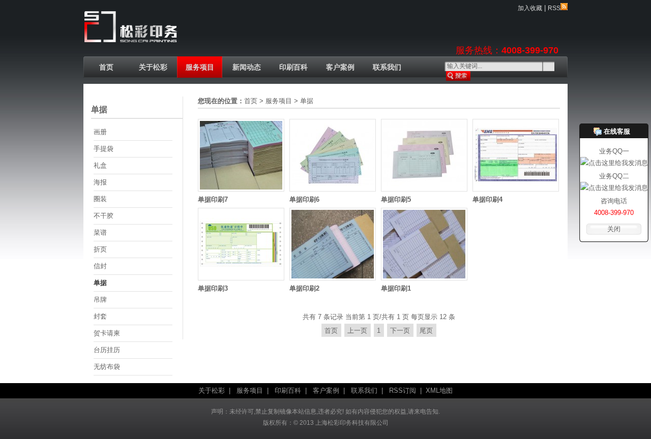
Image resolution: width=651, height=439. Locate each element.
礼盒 (100, 165)
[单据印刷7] (241, 189)
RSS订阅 (402, 390)
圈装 (100, 199)
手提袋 (103, 148)
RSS (554, 8)
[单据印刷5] (424, 189)
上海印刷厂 (130, 27)
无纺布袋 (107, 366)
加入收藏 (530, 8)
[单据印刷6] (332, 189)
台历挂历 (107, 350)
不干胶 (103, 216)
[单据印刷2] (332, 278)
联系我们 (387, 67)
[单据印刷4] (515, 189)
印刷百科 (293, 67)
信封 (100, 266)
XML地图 (439, 390)
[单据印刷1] (424, 278)
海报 (100, 182)
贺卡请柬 (107, 333)
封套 (100, 316)
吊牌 (100, 299)
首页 (106, 67)
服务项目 (200, 67)
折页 (100, 249)
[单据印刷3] (241, 278)
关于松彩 (153, 67)
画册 (100, 132)
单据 (100, 283)
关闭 (613, 229)
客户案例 (340, 67)
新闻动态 (246, 67)
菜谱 (100, 232)
